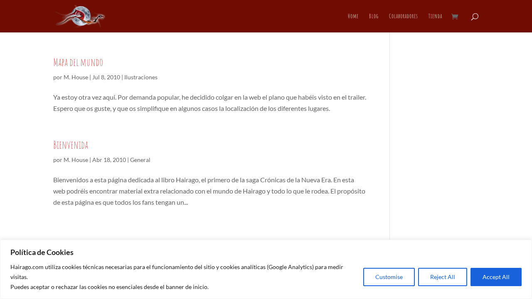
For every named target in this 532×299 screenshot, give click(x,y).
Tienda (435, 16)
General (140, 159)
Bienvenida (70, 144)
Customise (389, 276)
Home (353, 16)
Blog (374, 16)
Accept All (496, 276)
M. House (76, 77)
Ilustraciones (141, 77)
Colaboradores (403, 16)
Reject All (442, 276)
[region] (266, 269)
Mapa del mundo (78, 62)
